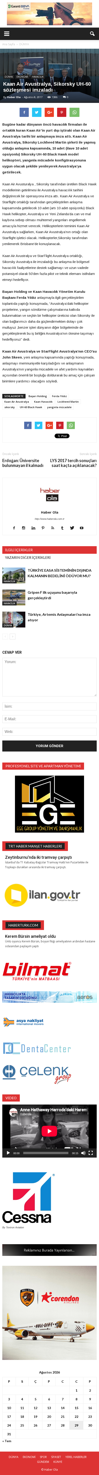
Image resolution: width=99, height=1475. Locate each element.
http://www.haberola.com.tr (49, 518)
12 (35, 1408)
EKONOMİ (22, 76)
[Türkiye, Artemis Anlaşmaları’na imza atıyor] (13, 619)
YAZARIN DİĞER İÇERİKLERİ (28, 557)
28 (62, 1425)
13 (49, 1408)
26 (35, 1425)
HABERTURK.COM (23, 925)
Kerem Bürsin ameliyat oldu (30, 936)
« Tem (6, 1441)
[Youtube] (83, 528)
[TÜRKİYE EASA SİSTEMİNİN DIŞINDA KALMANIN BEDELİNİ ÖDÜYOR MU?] (13, 575)
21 (62, 1416)
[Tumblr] (64, 528)
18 (22, 1416)
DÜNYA (9, 76)
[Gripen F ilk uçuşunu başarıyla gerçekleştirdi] (13, 597)
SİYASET (56, 1457)
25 (22, 1425)
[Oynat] (8, 1153)
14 (62, 1408)
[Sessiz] (83, 1153)
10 (9, 1408)
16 (90, 1408)
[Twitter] (74, 528)
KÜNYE (57, 1462)
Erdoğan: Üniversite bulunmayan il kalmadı (23, 463)
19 (35, 1416)
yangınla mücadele (59, 407)
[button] (92, 34)
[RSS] (54, 528)
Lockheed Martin (68, 401)
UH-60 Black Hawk (31, 407)
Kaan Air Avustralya (16, 401)
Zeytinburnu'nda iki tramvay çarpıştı (38, 857)
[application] (49, 1131)
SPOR (43, 1457)
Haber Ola (14, 97)
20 (49, 1416)
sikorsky (9, 407)
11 (22, 1408)
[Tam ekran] (90, 1153)
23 (90, 1416)
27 (49, 1425)
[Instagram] (25, 528)
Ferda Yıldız (59, 396)
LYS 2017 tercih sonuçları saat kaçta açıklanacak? (73, 463)
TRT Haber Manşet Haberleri (35, 846)
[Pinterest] (45, 528)
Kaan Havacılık (43, 401)
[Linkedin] (35, 528)
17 (9, 1416)
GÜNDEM (43, 1462)
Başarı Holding (38, 396)
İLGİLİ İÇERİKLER (19, 550)
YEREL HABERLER (76, 1457)
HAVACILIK (38, 76)
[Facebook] (16, 528)
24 (9, 1425)
